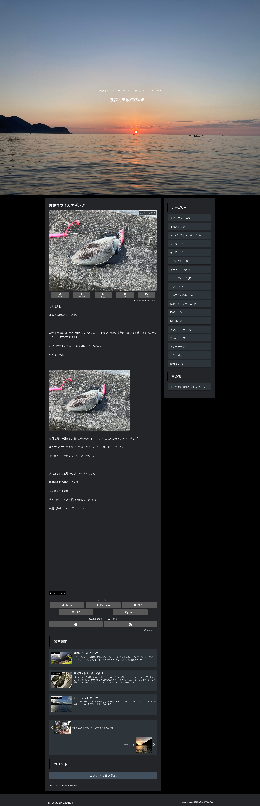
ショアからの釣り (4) (181, 295)
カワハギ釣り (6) (179, 260)
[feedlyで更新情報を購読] (76, 624)
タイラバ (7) (177, 243)
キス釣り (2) (177, 252)
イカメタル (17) (178, 226)
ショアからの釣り (58, 593)
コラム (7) (175, 355)
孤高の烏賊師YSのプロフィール (187, 386)
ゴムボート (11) (178, 338)
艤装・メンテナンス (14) (183, 303)
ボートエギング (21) (181, 269)
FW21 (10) (176, 312)
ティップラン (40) (180, 218)
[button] (146, 295)
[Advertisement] (103, 560)
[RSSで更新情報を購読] (130, 624)
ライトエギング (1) (180, 278)
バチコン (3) (177, 286)
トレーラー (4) (178, 346)
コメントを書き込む (103, 775)
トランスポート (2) (180, 329)
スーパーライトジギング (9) (185, 235)
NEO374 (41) (177, 321)
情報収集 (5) (177, 363)
